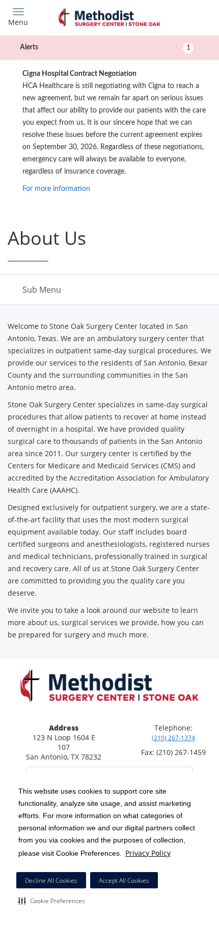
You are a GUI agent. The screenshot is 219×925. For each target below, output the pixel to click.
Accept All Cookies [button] (124, 880)
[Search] (185, 16)
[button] (51, 900)
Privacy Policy (148, 853)
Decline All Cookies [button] (51, 880)
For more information (56, 188)
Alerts (105, 47)
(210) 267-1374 (173, 738)
